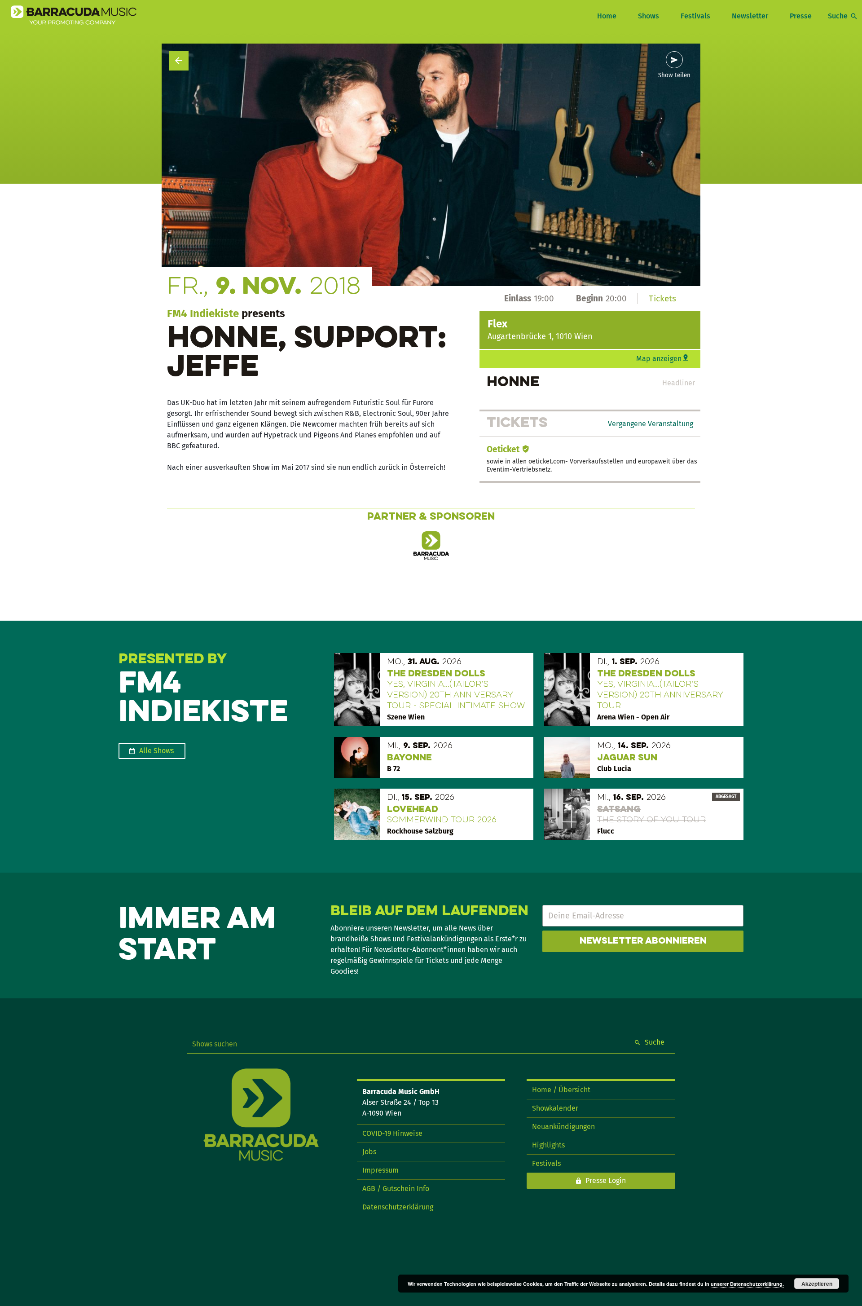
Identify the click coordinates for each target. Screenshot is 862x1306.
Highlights (548, 1145)
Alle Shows (156, 750)
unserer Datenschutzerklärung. (747, 1283)
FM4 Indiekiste (203, 313)
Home (606, 16)
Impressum (380, 1170)
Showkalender (555, 1108)
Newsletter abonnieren (643, 941)
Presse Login (605, 1180)
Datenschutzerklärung (397, 1207)
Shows (648, 16)
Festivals (695, 16)
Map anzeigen (659, 358)
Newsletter (750, 16)
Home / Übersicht (561, 1089)
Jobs (369, 1151)
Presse (801, 16)
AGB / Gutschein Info (395, 1188)
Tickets (662, 298)
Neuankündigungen (563, 1126)
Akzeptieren (816, 1284)
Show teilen (674, 75)
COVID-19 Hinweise (392, 1133)
